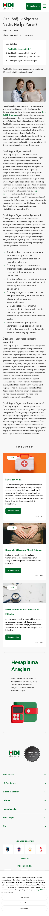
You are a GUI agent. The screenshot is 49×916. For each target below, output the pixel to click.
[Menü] (44, 6)
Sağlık (5, 31)
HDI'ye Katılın (9, 783)
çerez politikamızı (40, 890)
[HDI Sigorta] (8, 6)
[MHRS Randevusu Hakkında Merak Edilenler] (24, 593)
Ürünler (6, 800)
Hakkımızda (8, 775)
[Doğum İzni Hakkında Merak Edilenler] (24, 533)
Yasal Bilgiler (9, 818)
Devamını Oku (13, 511)
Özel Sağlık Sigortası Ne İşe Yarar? (22, 53)
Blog (5, 826)
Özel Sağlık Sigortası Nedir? (19, 49)
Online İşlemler (33, 6)
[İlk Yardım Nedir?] (24, 463)
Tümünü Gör (25, 858)
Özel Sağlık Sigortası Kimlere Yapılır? (23, 61)
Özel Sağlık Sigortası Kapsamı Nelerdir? (24, 57)
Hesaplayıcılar (10, 809)
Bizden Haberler (11, 792)
